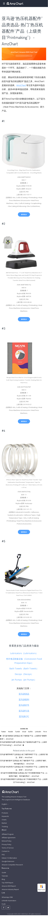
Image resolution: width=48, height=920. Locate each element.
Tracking (5, 826)
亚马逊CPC (24, 716)
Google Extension (8, 861)
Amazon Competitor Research (12, 865)
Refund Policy (6, 841)
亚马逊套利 (24, 699)
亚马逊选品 (24, 693)
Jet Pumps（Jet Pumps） (24, 679)
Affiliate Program (8, 834)
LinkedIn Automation (9, 901)
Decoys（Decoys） (24, 674)
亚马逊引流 (24, 710)
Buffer (30, 732)
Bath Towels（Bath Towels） (23, 668)
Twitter (3, 732)
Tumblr (17, 732)
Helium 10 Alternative (9, 858)
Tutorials (5, 876)
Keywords (5, 816)
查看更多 (24, 214)
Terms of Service (8, 848)
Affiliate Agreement (8, 838)
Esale (4, 904)
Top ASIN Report (7, 883)
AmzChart (21, 85)
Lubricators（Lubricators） (24, 653)
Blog (3, 879)
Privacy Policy (6, 844)
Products (5, 813)
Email (24, 732)
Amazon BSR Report (9, 886)
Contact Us (5, 851)
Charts (4, 820)
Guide (4, 872)
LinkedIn (38, 732)
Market (4, 823)
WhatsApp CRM (7, 897)
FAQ (3, 855)
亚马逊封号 (24, 705)
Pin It (45, 732)
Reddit (10, 732)
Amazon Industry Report (10, 889)
